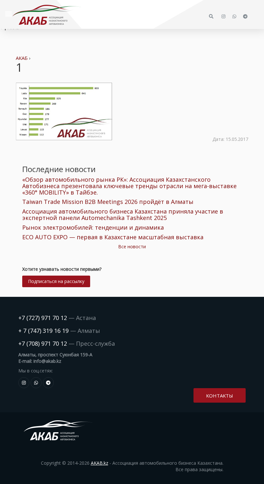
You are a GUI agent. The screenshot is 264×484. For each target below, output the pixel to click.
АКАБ (22, 58)
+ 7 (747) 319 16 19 (43, 330)
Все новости (132, 246)
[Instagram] (23, 382)
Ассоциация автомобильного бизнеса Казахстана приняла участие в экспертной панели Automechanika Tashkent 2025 (122, 214)
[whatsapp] (36, 382)
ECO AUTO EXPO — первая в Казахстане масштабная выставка (112, 237)
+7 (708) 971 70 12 (42, 343)
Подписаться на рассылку (56, 281)
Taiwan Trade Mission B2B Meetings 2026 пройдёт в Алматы (107, 201)
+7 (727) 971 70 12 (42, 318)
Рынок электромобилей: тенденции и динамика (93, 227)
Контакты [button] (219, 395)
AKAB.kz (99, 463)
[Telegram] (48, 382)
